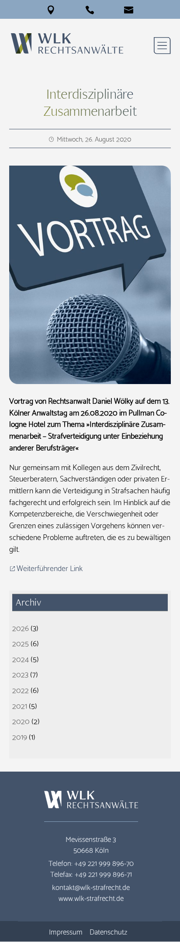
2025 (20, 642)
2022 (20, 689)
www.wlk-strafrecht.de (91, 897)
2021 (19, 705)
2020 (21, 720)
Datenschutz (108, 931)
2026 (20, 627)
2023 (20, 673)
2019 (19, 736)
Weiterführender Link (50, 567)
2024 (20, 658)
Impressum (66, 931)
